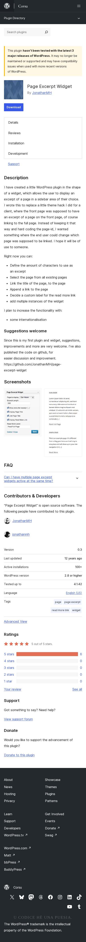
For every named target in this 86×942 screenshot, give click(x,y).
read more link (60, 610)
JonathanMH (42, 93)
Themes (51, 787)
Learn (8, 814)
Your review (12, 689)
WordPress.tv (16, 835)
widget (76, 610)
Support (14, 164)
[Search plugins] (46, 32)
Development (18, 154)
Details (13, 122)
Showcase (52, 780)
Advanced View (15, 621)
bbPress (12, 862)
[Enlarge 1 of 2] (36, 394)
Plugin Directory (14, 18)
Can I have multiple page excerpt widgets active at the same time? (28, 479)
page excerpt (72, 601)
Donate (52, 828)
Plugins (50, 794)
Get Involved (54, 814)
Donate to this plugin (19, 755)
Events (50, 821)
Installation (16, 143)
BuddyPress (15, 869)
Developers (12, 828)
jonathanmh (21, 534)
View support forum (18, 719)
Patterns (51, 801)
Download (14, 107)
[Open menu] (79, 6)
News (8, 787)
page (58, 601)
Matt (9, 855)
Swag (51, 835)
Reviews (14, 133)
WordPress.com (17, 848)
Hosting (9, 794)
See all (77, 689)
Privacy (9, 801)
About (8, 780)
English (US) (74, 593)
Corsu (17, 887)
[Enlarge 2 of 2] (77, 394)
